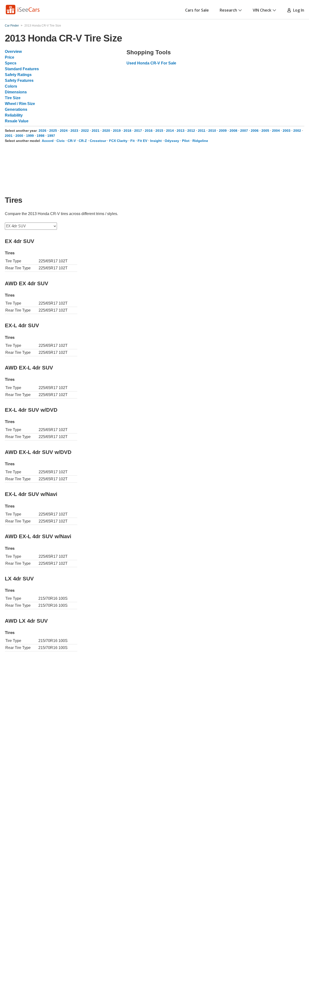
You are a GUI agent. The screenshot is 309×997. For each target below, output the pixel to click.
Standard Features (22, 69)
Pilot (186, 141)
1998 (40, 136)
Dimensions (16, 92)
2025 (53, 130)
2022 (85, 130)
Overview (13, 51)
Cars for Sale (197, 10)
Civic (60, 141)
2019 (117, 130)
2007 (244, 130)
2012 (191, 130)
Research (228, 10)
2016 (149, 130)
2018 (127, 130)
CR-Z (83, 141)
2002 (297, 130)
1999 (30, 136)
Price (9, 57)
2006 (255, 130)
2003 (286, 130)
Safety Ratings (18, 75)
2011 (201, 130)
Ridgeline (200, 141)
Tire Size (13, 98)
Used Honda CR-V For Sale (151, 63)
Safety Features (19, 80)
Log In (297, 10)
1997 (51, 136)
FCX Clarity (118, 141)
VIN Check (262, 10)
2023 (74, 130)
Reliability (14, 115)
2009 (223, 130)
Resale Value (16, 121)
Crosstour (98, 141)
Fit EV (142, 141)
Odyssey (172, 141)
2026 (42, 130)
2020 (106, 130)
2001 (9, 136)
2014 (170, 130)
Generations (16, 109)
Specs (10, 63)
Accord (48, 141)
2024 (64, 130)
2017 (138, 130)
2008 (233, 130)
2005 (265, 130)
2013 (180, 130)
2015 (159, 130)
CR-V (72, 141)
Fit (132, 141)
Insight (156, 141)
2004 (276, 130)
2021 (95, 130)
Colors (11, 86)
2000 (19, 136)
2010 (212, 130)
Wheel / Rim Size (20, 104)
